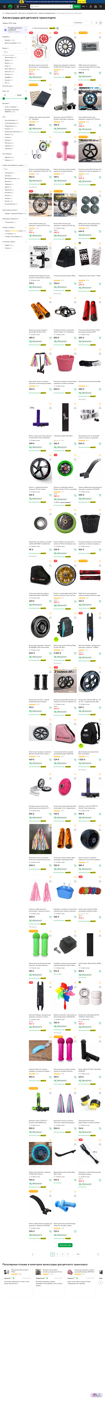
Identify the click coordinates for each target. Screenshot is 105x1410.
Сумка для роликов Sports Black (64, 275)
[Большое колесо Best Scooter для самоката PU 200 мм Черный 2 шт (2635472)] (65, 681)
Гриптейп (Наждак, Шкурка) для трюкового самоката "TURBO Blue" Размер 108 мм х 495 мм (89, 647)
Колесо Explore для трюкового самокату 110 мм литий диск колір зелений (65, 543)
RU (83, 6)
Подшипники (11, 126)
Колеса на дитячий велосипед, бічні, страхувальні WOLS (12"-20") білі (40, 170)
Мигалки (9, 143)
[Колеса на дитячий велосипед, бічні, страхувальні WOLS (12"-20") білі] (40, 151)
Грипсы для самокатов (14, 131)
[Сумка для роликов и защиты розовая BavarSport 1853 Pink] (65, 733)
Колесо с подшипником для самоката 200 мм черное (38, 488)
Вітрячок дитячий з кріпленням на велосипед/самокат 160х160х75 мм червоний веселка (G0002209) (65, 1016)
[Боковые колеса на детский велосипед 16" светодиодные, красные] (40, 47)
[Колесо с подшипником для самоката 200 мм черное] (40, 469)
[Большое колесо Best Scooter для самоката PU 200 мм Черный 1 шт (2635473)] (90, 151)
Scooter (9, 80)
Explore (9, 60)
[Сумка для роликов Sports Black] (65, 257)
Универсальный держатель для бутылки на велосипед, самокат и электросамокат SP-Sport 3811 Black (40, 277)
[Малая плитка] (100, 23)
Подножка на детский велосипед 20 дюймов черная (90, 1173)
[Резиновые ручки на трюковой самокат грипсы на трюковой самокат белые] (90, 417)
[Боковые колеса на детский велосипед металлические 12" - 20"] (40, 788)
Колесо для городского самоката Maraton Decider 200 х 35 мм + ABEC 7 (40, 753)
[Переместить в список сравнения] (50, 37)
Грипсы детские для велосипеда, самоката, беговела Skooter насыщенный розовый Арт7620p (65, 1070)
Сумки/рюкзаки (11, 123)
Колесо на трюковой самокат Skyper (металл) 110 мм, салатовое (65, 488)
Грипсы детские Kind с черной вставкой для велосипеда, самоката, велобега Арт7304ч (39, 701)
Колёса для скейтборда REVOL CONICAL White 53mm (89, 1016)
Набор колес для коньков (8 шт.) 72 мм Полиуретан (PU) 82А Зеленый (89, 225)
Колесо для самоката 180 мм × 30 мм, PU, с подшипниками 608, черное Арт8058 (90, 701)
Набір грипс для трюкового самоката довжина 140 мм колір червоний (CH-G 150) (89, 595)
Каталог (23, 6)
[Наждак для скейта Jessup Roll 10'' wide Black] (40, 99)
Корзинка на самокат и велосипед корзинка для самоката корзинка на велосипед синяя (65, 910)
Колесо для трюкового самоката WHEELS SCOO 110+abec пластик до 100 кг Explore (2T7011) (65, 66)
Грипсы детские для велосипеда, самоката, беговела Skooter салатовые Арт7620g (40, 965)
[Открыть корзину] (100, 7)
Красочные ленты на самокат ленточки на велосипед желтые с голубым (40, 859)
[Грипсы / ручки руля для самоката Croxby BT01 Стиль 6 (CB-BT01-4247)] (40, 417)
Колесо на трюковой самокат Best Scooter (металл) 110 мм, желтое (65, 594)
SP (7, 83)
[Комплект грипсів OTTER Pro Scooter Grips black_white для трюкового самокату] (65, 99)
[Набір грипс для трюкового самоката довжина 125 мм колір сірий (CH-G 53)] (90, 47)
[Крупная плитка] (96, 23)
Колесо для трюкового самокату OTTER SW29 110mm (40, 1173)
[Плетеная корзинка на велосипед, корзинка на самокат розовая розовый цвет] (65, 363)
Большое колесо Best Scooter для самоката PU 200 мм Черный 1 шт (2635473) (90, 170)
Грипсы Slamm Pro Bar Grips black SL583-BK (90, 1070)
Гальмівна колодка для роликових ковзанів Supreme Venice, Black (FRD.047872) (65, 965)
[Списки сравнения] (96, 7)
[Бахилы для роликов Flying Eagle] (90, 363)
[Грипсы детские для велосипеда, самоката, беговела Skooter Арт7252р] (65, 151)
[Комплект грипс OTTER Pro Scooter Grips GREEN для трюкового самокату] (40, 1102)
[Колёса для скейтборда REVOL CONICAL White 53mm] (90, 996)
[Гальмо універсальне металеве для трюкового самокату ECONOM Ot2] (90, 469)
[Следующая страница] (98, 1254)
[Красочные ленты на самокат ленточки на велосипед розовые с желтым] (40, 363)
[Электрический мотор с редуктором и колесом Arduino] (90, 1102)
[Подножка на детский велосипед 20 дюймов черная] (90, 1154)
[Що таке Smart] (57, 28)
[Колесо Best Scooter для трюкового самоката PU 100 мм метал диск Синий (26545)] (90, 99)
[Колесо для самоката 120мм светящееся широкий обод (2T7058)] (90, 891)
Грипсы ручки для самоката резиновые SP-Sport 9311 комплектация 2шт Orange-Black (40, 331)
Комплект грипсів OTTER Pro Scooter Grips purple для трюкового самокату (88, 807)
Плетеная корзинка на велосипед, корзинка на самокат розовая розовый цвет (65, 383)
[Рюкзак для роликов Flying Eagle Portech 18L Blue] (65, 627)
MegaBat (9, 77)
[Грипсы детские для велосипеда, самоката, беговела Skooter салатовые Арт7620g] (40, 945)
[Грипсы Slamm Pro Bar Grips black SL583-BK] (90, 1051)
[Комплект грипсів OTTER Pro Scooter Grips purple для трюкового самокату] (90, 788)
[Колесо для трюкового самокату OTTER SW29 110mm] (40, 1154)
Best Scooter (10, 57)
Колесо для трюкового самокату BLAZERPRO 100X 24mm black (40, 646)
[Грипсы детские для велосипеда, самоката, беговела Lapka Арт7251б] (65, 1205)
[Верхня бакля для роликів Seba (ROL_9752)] (65, 1154)
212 (78, 1254)
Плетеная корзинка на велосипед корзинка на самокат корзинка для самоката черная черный (90, 543)
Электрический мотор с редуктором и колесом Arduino (89, 1121)
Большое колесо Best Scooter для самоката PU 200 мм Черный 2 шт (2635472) (65, 701)
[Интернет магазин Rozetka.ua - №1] (10, 7)
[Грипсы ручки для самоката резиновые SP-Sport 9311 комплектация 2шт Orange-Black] (40, 311)
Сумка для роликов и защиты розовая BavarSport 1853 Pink (63, 753)
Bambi (9, 63)
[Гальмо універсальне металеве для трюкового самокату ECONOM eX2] (40, 1205)
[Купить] (50, 73)
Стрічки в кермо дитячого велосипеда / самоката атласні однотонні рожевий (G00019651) (40, 910)
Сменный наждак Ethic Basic (63, 436)
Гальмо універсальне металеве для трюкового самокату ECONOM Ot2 (90, 488)
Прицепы (9, 146)
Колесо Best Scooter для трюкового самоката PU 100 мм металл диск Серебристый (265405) (64, 225)
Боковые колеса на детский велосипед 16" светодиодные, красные (39, 66)
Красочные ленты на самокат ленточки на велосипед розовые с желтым (40, 383)
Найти (76, 6)
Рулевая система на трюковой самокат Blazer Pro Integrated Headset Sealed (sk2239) (64, 331)
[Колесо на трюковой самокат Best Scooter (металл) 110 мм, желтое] (65, 575)
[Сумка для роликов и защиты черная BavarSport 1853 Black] (40, 575)
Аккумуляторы (11, 120)
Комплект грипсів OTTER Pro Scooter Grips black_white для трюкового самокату (64, 118)
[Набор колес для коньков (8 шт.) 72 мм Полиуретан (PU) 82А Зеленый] (90, 205)
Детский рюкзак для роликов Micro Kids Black (88, 753)
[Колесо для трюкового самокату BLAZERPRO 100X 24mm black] (40, 627)
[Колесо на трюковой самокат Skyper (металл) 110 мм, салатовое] (65, 469)
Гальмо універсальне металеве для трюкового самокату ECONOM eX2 (40, 1225)
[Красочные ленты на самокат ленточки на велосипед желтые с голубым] (40, 839)
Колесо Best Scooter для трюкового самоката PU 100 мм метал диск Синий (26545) (89, 118)
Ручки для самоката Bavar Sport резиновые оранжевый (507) (64, 858)
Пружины (9, 148)
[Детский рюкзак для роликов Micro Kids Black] (90, 733)
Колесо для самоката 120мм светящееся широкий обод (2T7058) (88, 910)
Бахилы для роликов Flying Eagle (89, 381)
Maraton (9, 74)
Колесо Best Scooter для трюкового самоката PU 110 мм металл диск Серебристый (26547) (40, 225)
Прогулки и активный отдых (27, 13)
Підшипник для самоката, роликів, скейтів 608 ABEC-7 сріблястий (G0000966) (40, 543)
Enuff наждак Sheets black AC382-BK (90, 964)
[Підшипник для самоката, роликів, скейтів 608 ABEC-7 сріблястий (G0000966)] (40, 523)
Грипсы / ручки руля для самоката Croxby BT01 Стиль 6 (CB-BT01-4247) (40, 437)
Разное (9, 129)
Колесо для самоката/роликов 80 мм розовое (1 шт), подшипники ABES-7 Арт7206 (65, 807)
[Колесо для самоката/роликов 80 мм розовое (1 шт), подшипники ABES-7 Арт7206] (65, 788)
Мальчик (9, 160)
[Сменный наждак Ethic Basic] (65, 417)
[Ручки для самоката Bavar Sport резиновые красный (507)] (90, 311)
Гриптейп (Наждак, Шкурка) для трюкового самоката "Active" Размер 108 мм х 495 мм (40, 1016)
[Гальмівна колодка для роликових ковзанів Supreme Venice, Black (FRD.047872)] (65, 945)
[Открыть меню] (4, 7)
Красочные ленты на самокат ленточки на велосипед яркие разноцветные (64, 1122)
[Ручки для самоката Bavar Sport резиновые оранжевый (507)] (65, 839)
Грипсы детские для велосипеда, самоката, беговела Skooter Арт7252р (65, 170)
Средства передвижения (47, 13)
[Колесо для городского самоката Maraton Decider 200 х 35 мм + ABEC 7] (40, 733)
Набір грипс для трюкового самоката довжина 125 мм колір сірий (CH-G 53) (89, 66)
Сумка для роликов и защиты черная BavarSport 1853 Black (39, 594)
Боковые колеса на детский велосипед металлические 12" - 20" (39, 807)
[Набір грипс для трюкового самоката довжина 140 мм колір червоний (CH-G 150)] (90, 575)
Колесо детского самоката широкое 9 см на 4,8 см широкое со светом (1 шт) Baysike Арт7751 (90, 859)
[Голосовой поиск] (70, 7)
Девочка (9, 157)
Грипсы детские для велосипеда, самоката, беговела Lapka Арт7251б (65, 1225)
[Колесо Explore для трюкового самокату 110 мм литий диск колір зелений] (65, 523)
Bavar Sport (10, 69)
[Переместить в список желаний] (50, 33)
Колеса (9, 134)
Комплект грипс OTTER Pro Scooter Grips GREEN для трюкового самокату (38, 1122)
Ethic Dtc (9, 71)
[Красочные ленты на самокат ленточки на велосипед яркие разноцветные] (65, 1102)
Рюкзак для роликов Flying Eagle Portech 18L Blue (65, 646)
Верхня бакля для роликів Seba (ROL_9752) (64, 1173)
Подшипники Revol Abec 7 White (90, 275)
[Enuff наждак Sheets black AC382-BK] (90, 945)
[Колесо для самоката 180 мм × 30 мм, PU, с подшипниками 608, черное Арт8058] (90, 681)
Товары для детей (11, 13)
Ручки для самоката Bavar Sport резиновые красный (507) (89, 331)
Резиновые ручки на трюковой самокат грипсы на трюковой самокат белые (89, 437)
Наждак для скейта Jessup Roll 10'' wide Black (39, 118)
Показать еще (7, 86)
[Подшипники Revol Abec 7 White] (90, 257)
